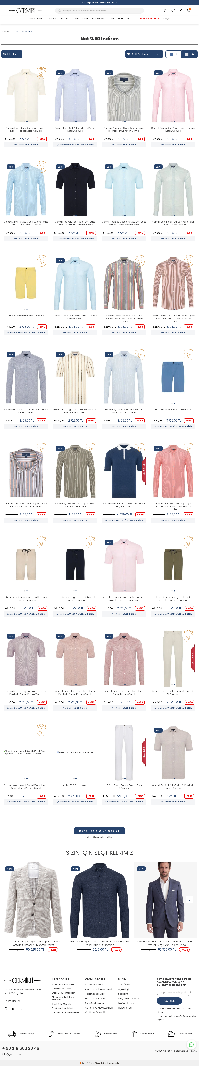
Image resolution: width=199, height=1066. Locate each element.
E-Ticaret (91, 1063)
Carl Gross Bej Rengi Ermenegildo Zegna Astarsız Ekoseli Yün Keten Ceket (34, 943)
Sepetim (123, 993)
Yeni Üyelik (124, 984)
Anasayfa (6, 31)
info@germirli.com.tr (14, 1054)
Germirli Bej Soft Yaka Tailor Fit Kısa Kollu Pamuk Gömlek (173, 787)
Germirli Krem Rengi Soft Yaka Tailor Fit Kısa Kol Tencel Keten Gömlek (26, 129)
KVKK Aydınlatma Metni (98, 989)
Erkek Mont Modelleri (62, 1008)
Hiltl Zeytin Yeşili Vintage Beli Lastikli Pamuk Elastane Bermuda (173, 599)
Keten (130, 18)
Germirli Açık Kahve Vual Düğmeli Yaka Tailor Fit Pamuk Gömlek (75, 505)
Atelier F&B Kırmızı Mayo (74, 785)
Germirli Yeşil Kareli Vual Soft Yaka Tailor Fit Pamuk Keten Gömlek (173, 223)
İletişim (166, 18)
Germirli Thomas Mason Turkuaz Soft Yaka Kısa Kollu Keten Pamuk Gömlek (124, 223)
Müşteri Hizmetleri (128, 998)
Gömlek (50, 18)
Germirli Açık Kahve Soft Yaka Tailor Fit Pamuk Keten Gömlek (124, 693)
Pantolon (80, 18)
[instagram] (5, 1008)
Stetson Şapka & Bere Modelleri (63, 998)
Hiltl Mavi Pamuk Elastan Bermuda (173, 409)
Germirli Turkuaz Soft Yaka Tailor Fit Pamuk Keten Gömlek (75, 317)
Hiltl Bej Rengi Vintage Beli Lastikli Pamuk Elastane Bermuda (26, 599)
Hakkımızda (125, 1007)
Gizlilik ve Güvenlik (95, 1012)
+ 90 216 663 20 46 (20, 1048)
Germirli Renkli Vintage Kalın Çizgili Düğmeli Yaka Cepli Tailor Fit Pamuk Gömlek (124, 318)
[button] (24, 121)
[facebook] (13, 1008)
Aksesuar (115, 18)
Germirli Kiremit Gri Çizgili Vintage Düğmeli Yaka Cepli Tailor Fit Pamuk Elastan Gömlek (173, 318)
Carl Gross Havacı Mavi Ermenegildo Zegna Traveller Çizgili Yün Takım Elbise (165, 943)
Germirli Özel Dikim (61, 988)
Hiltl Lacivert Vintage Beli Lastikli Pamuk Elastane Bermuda (75, 599)
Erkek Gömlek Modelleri (63, 993)
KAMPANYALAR (148, 18)
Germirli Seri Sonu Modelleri (65, 1012)
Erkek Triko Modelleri (62, 1004)
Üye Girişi (123, 989)
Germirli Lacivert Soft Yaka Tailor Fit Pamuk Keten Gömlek (26, 411)
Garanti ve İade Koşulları (99, 1007)
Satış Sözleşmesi (94, 1003)
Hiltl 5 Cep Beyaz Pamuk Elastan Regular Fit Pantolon (124, 787)
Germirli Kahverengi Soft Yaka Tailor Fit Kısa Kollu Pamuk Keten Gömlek (26, 693)
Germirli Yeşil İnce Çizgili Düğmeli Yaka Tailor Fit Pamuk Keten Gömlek (124, 129)
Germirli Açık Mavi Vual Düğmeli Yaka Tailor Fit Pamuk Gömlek (124, 411)
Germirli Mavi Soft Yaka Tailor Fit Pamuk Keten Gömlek (75, 129)
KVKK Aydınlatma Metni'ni (171, 1016)
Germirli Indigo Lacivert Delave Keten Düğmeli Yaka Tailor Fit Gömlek (99, 943)
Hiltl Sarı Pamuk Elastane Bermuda (26, 315)
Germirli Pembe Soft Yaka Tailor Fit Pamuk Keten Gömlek (173, 129)
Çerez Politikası (94, 984)
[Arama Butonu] (60, 11)
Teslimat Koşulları (95, 993)
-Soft (83, 1063)
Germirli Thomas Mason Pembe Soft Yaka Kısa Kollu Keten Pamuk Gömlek (124, 599)
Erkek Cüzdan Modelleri (63, 984)
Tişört (64, 18)
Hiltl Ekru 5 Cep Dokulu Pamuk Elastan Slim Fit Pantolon (173, 693)
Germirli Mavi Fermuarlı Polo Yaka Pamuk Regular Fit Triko (124, 505)
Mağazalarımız (126, 1003)
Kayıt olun (169, 1000)
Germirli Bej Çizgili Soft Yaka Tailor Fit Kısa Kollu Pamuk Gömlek (75, 411)
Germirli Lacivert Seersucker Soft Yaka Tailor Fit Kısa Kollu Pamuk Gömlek (75, 223)
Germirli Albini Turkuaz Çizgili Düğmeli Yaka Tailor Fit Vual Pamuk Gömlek (26, 223)
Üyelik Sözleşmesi (95, 998)
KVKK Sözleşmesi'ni (168, 1008)
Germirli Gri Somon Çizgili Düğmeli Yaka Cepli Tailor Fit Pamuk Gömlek (26, 505)
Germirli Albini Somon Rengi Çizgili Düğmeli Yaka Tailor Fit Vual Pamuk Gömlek (173, 506)
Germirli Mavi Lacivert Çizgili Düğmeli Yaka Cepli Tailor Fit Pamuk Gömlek (26, 787)
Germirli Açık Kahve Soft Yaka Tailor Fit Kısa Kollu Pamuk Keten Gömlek (75, 693)
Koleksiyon (98, 18)
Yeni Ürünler (35, 18)
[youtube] (21, 1008)
